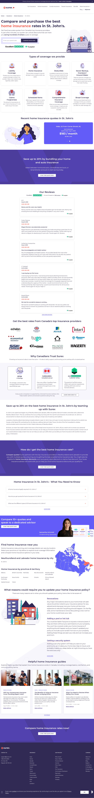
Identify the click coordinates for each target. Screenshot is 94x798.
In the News (89, 767)
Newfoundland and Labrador (49, 573)
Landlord (32, 783)
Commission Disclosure (61, 771)
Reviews (88, 771)
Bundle (76, 6)
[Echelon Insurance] (15, 329)
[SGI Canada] (15, 347)
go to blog (47, 714)
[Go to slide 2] (69, 141)
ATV (31, 781)
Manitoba (26, 572)
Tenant (31, 767)
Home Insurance (42, 6)
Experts (87, 763)
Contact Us (88, 765)
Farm (31, 769)
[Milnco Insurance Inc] (57, 347)
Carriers (57, 763)
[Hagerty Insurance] (78, 346)
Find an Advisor (59, 761)
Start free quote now (10, 526)
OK (84, 792)
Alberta (3, 572)
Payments (57, 773)
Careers (88, 759)
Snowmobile (33, 775)
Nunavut (25, 577)
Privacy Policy (89, 769)
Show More (47, 509)
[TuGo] (36, 338)
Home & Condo (7, 690)
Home (2, 16)
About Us (88, 757)
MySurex (87, 9)
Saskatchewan (5, 582)
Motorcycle (32, 773)
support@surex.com (6, 757)
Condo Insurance (54, 6)
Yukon (14, 582)
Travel (31, 771)
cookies (14, 791)
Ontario (36, 577)
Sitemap (57, 777)
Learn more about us (70, 394)
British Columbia (17, 572)
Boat (31, 779)
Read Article (7, 708)
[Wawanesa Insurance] (78, 338)
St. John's (4, 561)
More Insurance (84, 6)
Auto (36, 690)
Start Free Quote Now (47, 175)
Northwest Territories (4, 578)
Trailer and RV (33, 777)
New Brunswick (38, 572)
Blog (81, 9)
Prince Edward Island (49, 578)
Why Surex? (58, 757)
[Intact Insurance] (78, 329)
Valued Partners (59, 775)
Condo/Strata (33, 765)
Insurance (9, 16)
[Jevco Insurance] (57, 338)
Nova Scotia (15, 577)
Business (32, 763)
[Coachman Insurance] (36, 346)
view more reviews (47, 314)
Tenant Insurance (66, 6)
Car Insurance (32, 6)
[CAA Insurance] (36, 329)
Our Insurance (58, 769)
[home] (5, 749)
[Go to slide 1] (67, 141)
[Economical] (15, 338)
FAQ (56, 767)
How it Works (58, 759)
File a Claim (58, 765)
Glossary (57, 779)
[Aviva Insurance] (57, 329)
